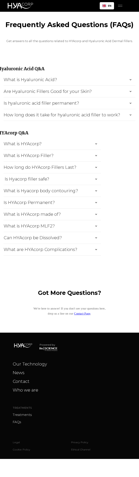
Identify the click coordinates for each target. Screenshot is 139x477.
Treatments (22, 415)
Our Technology (30, 364)
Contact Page (82, 313)
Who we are (25, 390)
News (18, 372)
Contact (21, 381)
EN (109, 5)
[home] (22, 5)
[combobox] (107, 5)
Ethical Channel (80, 449)
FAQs (17, 422)
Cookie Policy (21, 449)
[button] (120, 5)
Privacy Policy (79, 442)
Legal (16, 442)
